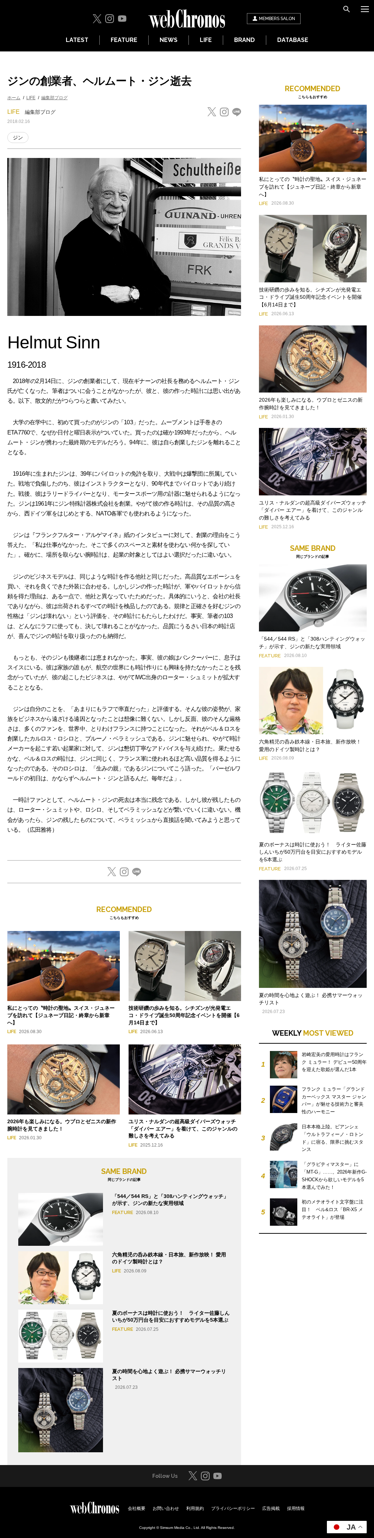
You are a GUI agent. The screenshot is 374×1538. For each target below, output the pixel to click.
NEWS (169, 39)
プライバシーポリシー (233, 1508)
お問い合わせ (166, 1508)
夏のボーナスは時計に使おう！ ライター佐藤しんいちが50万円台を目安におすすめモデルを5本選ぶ (312, 852)
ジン (18, 137)
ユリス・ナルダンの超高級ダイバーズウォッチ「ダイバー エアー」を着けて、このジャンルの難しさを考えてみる (183, 1128)
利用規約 (195, 1508)
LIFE (206, 39)
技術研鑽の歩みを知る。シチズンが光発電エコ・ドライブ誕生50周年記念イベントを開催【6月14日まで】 (184, 1015)
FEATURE (124, 39)
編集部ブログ (54, 97)
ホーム (13, 97)
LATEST (77, 39)
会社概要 (136, 1508)
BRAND (244, 39)
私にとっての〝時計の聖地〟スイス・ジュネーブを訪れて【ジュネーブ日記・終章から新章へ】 (61, 1015)
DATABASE (292, 39)
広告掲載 (271, 1508)
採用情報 (296, 1508)
